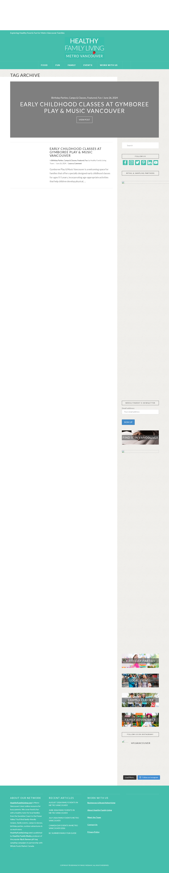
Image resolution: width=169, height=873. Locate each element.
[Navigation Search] (127, 65)
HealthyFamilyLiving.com (21, 803)
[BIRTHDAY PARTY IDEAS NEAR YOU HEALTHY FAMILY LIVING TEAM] (0, 15)
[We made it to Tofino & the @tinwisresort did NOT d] (128, 761)
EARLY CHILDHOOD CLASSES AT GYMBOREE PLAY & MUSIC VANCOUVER (76, 152)
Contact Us (92, 824)
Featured (80, 160)
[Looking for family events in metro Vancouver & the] (141, 761)
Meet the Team (94, 817)
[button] (124, 391)
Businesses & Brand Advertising (101, 803)
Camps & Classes (70, 160)
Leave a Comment (75, 163)
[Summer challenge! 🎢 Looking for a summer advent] (155, 769)
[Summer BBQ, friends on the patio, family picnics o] (128, 753)
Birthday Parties (57, 160)
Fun (86, 160)
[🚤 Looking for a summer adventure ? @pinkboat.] (128, 769)
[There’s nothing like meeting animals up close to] (141, 769)
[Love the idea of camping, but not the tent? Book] (155, 761)
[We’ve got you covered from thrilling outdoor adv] (141, 753)
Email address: (128, 408)
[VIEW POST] (27, 158)
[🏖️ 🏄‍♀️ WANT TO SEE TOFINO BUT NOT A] (155, 753)
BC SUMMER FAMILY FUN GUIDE (62, 833)
